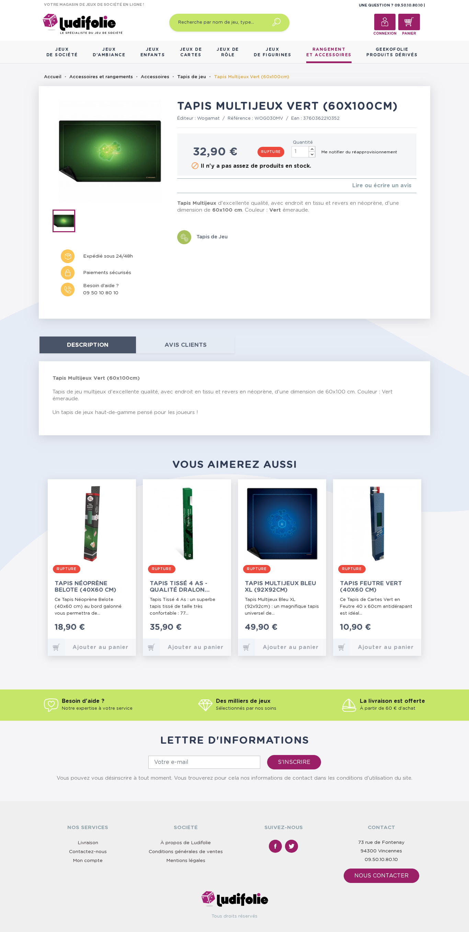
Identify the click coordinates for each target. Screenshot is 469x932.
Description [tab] (87, 345)
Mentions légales (185, 860)
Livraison (88, 842)
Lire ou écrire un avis (381, 185)
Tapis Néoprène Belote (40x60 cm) (85, 586)
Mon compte (88, 860)
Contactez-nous (88, 851)
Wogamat (208, 118)
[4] (195, 185)
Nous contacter (381, 875)
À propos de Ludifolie (185, 842)
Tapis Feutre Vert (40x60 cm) (371, 586)
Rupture (271, 152)
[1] (179, 185)
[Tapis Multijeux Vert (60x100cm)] (66, 222)
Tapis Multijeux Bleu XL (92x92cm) (280, 586)
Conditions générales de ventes (186, 851)
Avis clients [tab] (185, 345)
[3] (190, 185)
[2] (184, 185)
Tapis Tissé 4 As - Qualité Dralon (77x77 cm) (178, 586)
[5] (201, 185)
